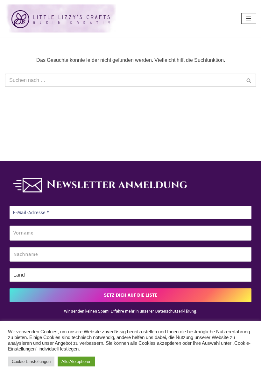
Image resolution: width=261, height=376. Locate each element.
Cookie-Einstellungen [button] (31, 361)
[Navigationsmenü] (248, 18)
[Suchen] (249, 80)
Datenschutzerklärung (175, 311)
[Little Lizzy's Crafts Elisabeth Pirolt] (60, 18)
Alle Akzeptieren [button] (76, 361)
